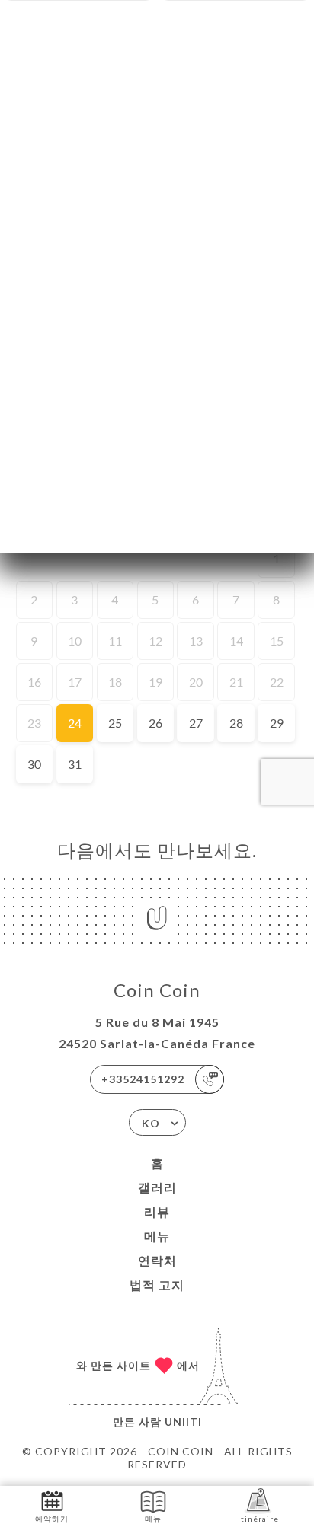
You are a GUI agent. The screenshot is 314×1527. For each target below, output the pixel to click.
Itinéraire (258, 1518)
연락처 (157, 1260)
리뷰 (157, 1211)
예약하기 (52, 1518)
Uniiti (183, 1421)
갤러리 (157, 1187)
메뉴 (157, 1236)
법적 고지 (157, 1284)
